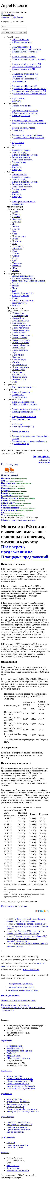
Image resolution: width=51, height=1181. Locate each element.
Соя (14, 261)
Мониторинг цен (14, 1046)
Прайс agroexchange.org (23, 426)
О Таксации (17, 424)
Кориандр (16, 219)
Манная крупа (19, 323)
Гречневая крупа (20, 315)
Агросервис (41, 456)
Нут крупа (17, 357)
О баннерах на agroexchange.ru (26, 409)
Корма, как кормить (21, 157)
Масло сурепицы (20, 350)
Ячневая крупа (19, 379)
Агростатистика (19, 397)
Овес (14, 234)
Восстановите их (31, 969)
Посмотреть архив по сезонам (15, 1005)
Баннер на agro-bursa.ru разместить (23, 1111)
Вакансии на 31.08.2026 (18, 1170)
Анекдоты (16, 169)
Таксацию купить (15, 1147)
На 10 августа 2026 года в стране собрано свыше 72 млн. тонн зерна (25, 932)
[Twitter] (42, 911)
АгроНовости (6, 1040)
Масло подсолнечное (22, 335)
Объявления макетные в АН (25, 80)
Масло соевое (18, 347)
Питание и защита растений (25, 155)
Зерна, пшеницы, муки (22, 276)
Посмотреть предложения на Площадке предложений (24, 551)
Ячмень (15, 270)
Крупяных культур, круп (23, 278)
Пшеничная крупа (20, 367)
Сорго (15, 258)
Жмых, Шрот (18, 318)
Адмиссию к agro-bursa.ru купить (22, 1109)
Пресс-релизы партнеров (23, 128)
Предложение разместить (18, 1129)
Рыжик (15, 253)
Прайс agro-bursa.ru (21, 115)
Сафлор (15, 256)
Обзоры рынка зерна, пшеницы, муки (18, 520)
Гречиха (16, 216)
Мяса (14, 288)
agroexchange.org (8, 1137)
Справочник (18, 130)
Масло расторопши (21, 340)
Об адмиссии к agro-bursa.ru (25, 110)
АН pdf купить (13, 1055)
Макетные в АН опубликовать (21, 1088)
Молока (15, 286)
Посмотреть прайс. (10, 995)
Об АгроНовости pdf (21, 47)
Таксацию (20, 431)
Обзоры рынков (19, 174)
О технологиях (19, 162)
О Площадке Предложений (24, 404)
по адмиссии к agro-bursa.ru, (21, 984)
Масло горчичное (20, 328)
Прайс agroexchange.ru (22, 411)
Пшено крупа (18, 369)
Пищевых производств (22, 300)
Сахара (15, 283)
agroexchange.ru (7, 1117)
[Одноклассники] (45, 911)
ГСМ (14, 382)
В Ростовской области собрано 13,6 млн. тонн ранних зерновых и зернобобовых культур (27, 926)
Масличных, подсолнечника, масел (28, 281)
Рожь (14, 251)
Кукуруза (16, 221)
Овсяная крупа (19, 360)
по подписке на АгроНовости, (21, 987)
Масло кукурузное (21, 330)
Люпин (15, 226)
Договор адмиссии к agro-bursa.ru (27, 135)
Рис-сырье (17, 248)
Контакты (16, 101)
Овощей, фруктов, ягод (23, 293)
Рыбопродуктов (19, 303)
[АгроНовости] (7, 14)
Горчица (16, 214)
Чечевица (16, 265)
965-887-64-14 (13, 1165)
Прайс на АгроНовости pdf (24, 52)
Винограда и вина (20, 295)
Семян (15, 298)
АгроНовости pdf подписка (28, 59)
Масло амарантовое (21, 325)
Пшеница (16, 241)
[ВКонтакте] (39, 911)
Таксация (11, 1142)
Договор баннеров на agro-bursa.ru (28, 137)
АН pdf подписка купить (18, 1058)
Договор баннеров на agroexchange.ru (29, 441)
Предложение (24, 416)
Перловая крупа (19, 364)
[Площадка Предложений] (9, 476)
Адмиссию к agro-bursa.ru (27, 120)
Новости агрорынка (21, 150)
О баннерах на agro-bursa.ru (24, 113)
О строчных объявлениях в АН (26, 64)
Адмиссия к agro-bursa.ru (12, 17)
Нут (14, 231)
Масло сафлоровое (21, 345)
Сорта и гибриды (20, 152)
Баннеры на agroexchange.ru (19, 1124)
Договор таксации (20, 443)
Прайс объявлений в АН (23, 69)
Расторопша (18, 246)
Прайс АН (11, 1053)
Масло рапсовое (19, 337)
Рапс (14, 243)
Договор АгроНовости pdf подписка (29, 88)
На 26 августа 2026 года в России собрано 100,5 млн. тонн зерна (26, 920)
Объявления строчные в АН (25, 75)
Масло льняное (19, 333)
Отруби (15, 362)
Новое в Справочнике (22, 392)
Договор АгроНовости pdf (24, 86)
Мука (14, 352)
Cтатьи (15, 164)
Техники (16, 305)
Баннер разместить (15, 1132)
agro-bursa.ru (6, 1094)
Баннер (21, 419)
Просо (15, 238)
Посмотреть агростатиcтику (14, 906)
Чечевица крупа (19, 377)
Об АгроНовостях (20, 39)
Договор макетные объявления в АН (29, 93)
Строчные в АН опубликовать (21, 1086)
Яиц (14, 290)
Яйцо (14, 268)
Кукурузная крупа (20, 320)
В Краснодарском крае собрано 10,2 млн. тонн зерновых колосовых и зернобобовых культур (27, 938)
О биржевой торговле (22, 160)
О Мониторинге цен (21, 42)
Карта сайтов (18, 98)
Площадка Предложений (23, 402)
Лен (14, 224)
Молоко (16, 229)
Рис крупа (17, 372)
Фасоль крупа (18, 374)
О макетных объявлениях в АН (26, 66)
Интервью (16, 167)
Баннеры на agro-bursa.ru (29, 123)
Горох (15, 211)
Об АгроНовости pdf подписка (26, 49)
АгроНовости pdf (24, 56)
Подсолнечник (19, 236)
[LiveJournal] (48, 911)
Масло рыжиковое (20, 342)
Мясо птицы (18, 355)
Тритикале (17, 263)
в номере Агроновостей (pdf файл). (23, 990)
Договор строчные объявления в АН (29, 91)
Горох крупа (18, 313)
